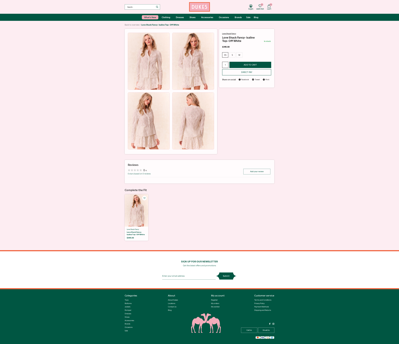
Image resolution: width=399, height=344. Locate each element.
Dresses (128, 314)
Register (214, 300)
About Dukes (173, 300)
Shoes (127, 317)
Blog (170, 310)
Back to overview (132, 25)
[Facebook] (269, 324)
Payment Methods (261, 307)
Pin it (267, 80)
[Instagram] (273, 324)
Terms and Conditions (262, 300)
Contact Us (172, 307)
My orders (215, 303)
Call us (249, 330)
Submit (226, 276)
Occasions (129, 327)
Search (157, 7)
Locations (171, 303)
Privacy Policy (259, 303)
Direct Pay (246, 72)
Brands (127, 324)
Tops (127, 300)
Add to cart (250, 65)
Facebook (245, 80)
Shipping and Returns (262, 310)
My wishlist (215, 307)
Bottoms (128, 303)
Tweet (257, 80)
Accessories (129, 320)
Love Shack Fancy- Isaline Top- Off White (136, 233)
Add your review (257, 171)
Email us (266, 330)
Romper (128, 310)
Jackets (127, 307)
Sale (126, 331)
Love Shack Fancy (229, 34)
